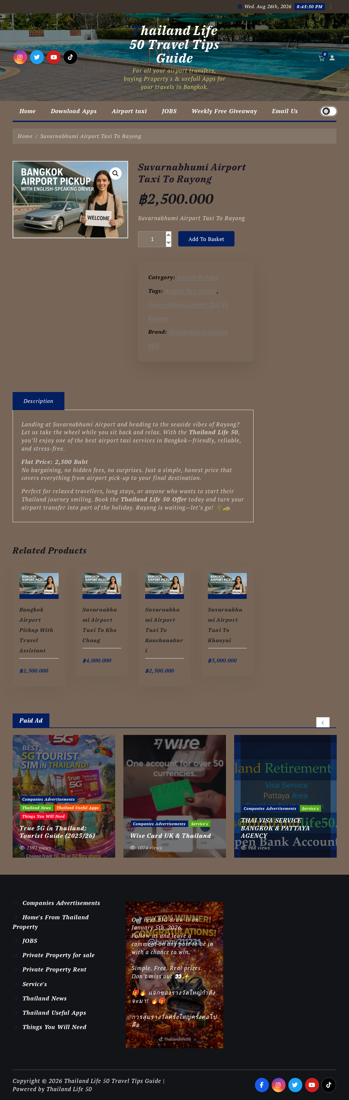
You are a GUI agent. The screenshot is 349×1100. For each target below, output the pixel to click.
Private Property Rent (54, 969)
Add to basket (206, 239)
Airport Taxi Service (191, 291)
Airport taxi (129, 111)
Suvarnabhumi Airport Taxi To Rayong (90, 136)
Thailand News (44, 998)
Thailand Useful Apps (54, 1012)
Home (27, 111)
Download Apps (74, 111)
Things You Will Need (54, 1027)
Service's (88, 823)
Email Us (285, 111)
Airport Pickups (197, 277)
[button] (115, 173)
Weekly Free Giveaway (224, 111)
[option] (64, 796)
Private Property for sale (58, 955)
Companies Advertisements (48, 823)
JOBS (169, 111)
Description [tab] (39, 401)
